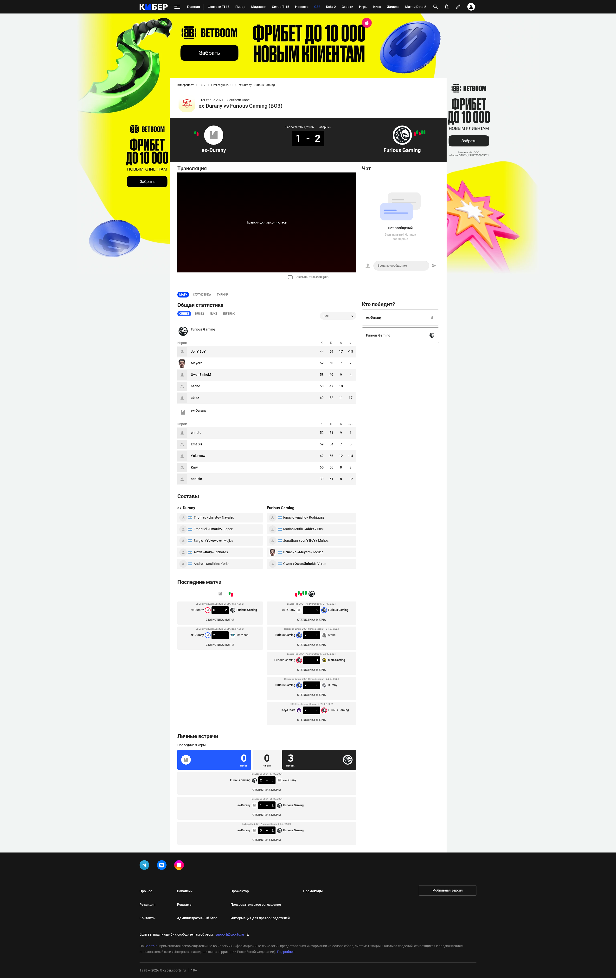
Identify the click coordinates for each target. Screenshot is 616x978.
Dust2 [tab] (199, 313)
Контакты (147, 918)
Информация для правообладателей (260, 918)
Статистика (202, 294)
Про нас (146, 891)
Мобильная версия (447, 890)
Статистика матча (220, 619)
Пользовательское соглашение (256, 904)
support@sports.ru (229, 934)
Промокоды (313, 891)
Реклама (184, 904)
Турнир (222, 294)
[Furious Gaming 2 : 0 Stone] (422, 132)
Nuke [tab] (213, 313)
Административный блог (197, 918)
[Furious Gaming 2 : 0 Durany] (417, 132)
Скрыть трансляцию (312, 277)
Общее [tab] (184, 313)
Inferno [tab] (229, 313)
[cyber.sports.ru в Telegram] (145, 866)
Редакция (147, 904)
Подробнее (285, 952)
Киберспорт (185, 85)
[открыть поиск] (435, 7)
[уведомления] (446, 7)
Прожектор (240, 891)
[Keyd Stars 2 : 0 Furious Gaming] (415, 134)
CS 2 (202, 85)
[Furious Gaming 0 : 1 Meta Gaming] (420, 133)
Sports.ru (152, 946)
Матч (183, 294)
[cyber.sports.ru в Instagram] (180, 866)
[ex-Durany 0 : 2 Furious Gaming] (198, 134)
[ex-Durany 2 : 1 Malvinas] (195, 132)
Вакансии (184, 891)
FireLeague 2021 (222, 85)
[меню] (177, 7)
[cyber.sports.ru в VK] (162, 866)
